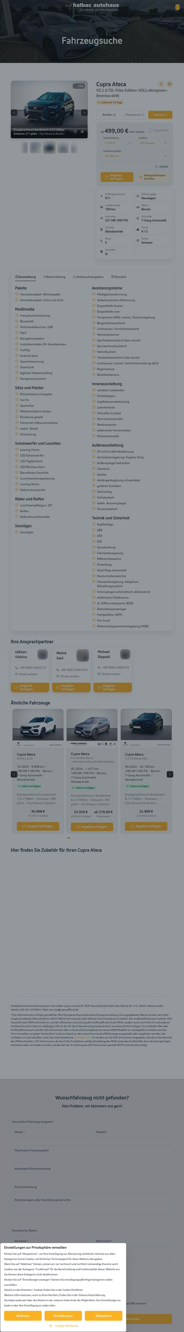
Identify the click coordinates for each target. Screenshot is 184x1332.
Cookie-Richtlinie (67, 1326)
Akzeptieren (104, 1315)
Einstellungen (63, 1315)
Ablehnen (22, 1315)
